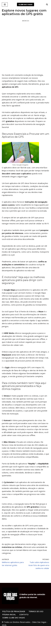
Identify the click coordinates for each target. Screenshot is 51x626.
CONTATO (23, 614)
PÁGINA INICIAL (9, 614)
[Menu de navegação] (5, 4)
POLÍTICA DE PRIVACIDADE (13, 611)
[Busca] (47, 4)
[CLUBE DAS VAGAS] (25, 4)
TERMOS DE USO (36, 611)
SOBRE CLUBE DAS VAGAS (13, 617)
